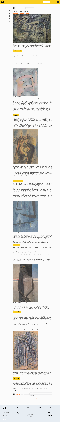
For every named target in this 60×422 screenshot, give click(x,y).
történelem (32, 395)
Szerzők (18, 411)
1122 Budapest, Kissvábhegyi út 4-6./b (31, 410)
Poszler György (18, 394)
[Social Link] (3, 419)
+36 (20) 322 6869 (29, 415)
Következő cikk (36, 398)
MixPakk (49, 412)
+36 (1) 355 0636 (29, 416)
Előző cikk (30, 398)
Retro (32, 7)
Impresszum (18, 414)
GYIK (17, 412)
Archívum (18, 413)
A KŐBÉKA (30, 400)
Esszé (27, 7)
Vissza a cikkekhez (50, 7)
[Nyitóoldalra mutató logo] (7, 408)
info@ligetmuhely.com (30, 414)
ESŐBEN (35, 400)
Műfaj (30, 7)
